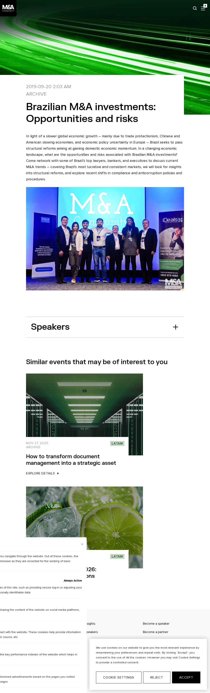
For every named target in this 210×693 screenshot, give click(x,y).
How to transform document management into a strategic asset (71, 459)
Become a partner (155, 632)
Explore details (40, 473)
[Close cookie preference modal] (82, 544)
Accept (186, 677)
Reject (156, 677)
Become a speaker (156, 624)
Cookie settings (118, 677)
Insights (89, 624)
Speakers (50, 327)
